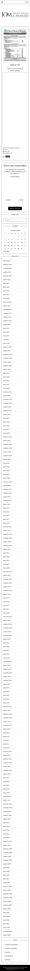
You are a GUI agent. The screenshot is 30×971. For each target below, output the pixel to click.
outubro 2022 (7, 272)
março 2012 (6, 747)
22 (18, 245)
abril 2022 (6, 294)
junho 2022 (6, 287)
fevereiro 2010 (7, 841)
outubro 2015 (7, 586)
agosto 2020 (6, 369)
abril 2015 (6, 609)
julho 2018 (6, 463)
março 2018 (6, 478)
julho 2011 (6, 777)
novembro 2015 (7, 583)
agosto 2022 (6, 279)
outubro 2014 (7, 631)
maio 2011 (6, 785)
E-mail (21, 200)
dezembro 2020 (7, 354)
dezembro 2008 (7, 894)
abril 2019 (6, 429)
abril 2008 (6, 924)
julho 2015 (6, 598)
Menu (26, 2)
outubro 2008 (7, 901)
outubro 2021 (7, 317)
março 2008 (6, 927)
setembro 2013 (7, 680)
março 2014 (6, 658)
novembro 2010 (7, 807)
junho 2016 (6, 556)
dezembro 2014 (7, 624)
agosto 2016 (6, 549)
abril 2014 (6, 654)
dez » (8, 251)
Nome (8, 200)
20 (11, 245)
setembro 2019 (7, 410)
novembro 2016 (7, 538)
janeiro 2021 (6, 350)
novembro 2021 (7, 313)
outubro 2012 (7, 721)
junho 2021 (6, 332)
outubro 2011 (7, 766)
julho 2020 (6, 373)
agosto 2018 (6, 459)
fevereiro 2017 (7, 526)
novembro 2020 (7, 358)
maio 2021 (6, 335)
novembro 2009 (7, 852)
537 (4, 156)
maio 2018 (6, 470)
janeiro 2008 (6, 935)
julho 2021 (6, 328)
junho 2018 (6, 467)
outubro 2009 (7, 856)
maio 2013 (6, 695)
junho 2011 (6, 781)
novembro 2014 (7, 628)
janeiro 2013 (6, 710)
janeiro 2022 (6, 305)
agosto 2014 (6, 639)
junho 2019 (6, 422)
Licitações (7, 952)
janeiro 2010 (6, 845)
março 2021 (6, 343)
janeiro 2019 (6, 440)
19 (8, 245)
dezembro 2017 (7, 489)
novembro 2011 (7, 762)
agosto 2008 (6, 909)
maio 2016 (6, 560)
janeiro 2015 (6, 620)
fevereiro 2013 (7, 706)
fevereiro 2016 (7, 571)
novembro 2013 (7, 673)
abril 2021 (6, 339)
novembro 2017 (7, 493)
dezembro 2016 (7, 534)
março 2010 (6, 837)
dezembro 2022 (7, 264)
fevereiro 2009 (7, 886)
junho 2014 (6, 646)
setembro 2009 (7, 860)
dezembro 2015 (7, 579)
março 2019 (6, 433)
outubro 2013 (7, 676)
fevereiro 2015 (7, 616)
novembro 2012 (7, 717)
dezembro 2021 (7, 309)
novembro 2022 (7, 268)
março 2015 (6, 613)
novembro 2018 (7, 448)
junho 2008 (6, 916)
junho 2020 (6, 377)
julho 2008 (6, 912)
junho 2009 (6, 871)
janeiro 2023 (6, 261)
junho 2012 (6, 736)
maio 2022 (6, 290)
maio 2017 (6, 515)
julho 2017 (6, 508)
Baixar (7, 156)
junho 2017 (6, 512)
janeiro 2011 (6, 800)
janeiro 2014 (6, 665)
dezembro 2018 (7, 444)
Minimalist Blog (10, 968)
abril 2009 (6, 879)
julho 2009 (6, 867)
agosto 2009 (6, 864)
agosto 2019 (6, 414)
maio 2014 (6, 650)
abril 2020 (6, 384)
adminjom (17, 70)
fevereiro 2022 (7, 302)
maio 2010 (6, 830)
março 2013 (6, 703)
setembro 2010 (7, 815)
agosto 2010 (6, 819)
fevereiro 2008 (7, 931)
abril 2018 (6, 474)
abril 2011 (6, 789)
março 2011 (6, 792)
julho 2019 (6, 418)
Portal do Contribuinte (10, 948)
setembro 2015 (7, 590)
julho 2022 (6, 283)
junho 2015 (6, 601)
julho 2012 (6, 733)
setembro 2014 (7, 635)
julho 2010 (6, 822)
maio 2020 (6, 380)
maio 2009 (6, 875)
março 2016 (6, 568)
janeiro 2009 (6, 890)
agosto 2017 (6, 504)
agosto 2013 (6, 684)
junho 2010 (6, 826)
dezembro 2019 (7, 399)
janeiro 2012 (6, 755)
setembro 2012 (7, 725)
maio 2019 (6, 425)
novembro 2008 (7, 897)
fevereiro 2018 (7, 482)
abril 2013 (6, 699)
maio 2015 (6, 605)
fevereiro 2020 (7, 392)
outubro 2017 (7, 497)
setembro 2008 (7, 905)
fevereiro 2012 (7, 751)
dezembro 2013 (7, 669)
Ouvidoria (7, 959)
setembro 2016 (7, 545)
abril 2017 (6, 519)
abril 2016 (6, 564)
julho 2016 (6, 553)
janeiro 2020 (6, 395)
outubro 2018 (7, 452)
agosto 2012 (6, 729)
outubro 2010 (7, 811)
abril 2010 (6, 834)
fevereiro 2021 (7, 347)
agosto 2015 (6, 594)
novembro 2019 (7, 403)
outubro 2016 (7, 541)
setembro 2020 (7, 365)
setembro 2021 (7, 320)
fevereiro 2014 (7, 661)
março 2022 (6, 298)
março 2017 (6, 523)
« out (4, 251)
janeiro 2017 (6, 530)
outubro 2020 (7, 362)
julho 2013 (6, 688)
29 (18, 248)
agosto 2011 (6, 774)
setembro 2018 (7, 455)
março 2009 (6, 882)
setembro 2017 (7, 500)
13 (11, 242)
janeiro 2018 (6, 485)
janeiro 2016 (6, 575)
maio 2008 (6, 920)
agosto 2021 (6, 324)
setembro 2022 (7, 276)
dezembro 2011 (7, 759)
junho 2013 (6, 691)
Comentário (15, 176)
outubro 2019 (7, 407)
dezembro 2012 (7, 714)
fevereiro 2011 (7, 796)
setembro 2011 (7, 770)
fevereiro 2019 (7, 437)
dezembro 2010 (7, 804)
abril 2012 (6, 744)
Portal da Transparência (11, 944)
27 (11, 248)
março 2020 (6, 388)
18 (5, 245)
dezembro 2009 (7, 849)
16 (21, 242)
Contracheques (8, 956)
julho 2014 (6, 643)
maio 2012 (6, 740)
